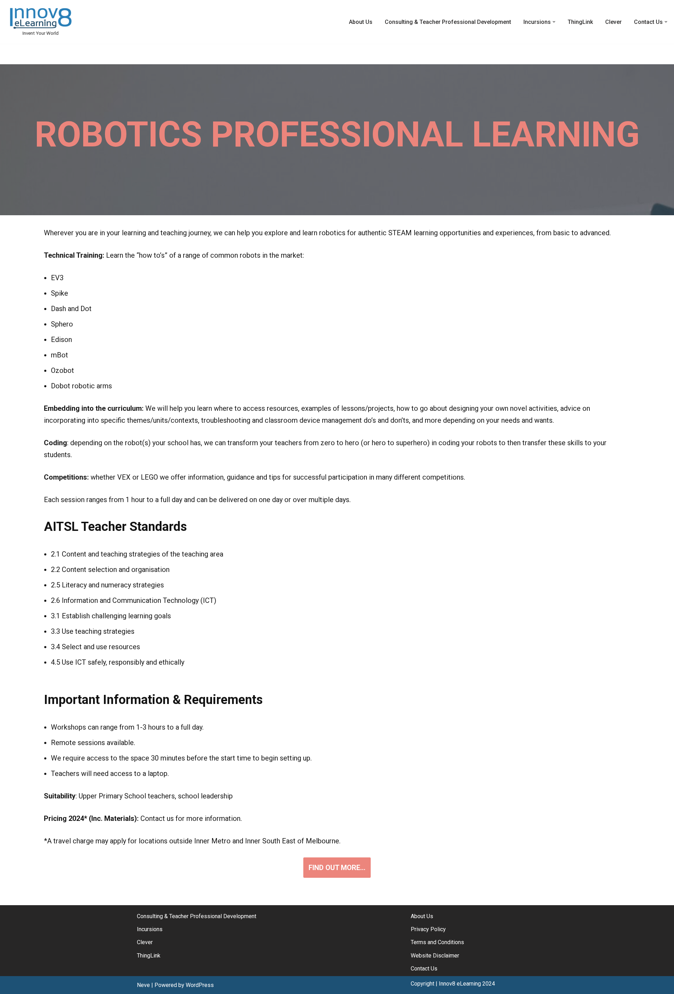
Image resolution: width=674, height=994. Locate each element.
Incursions (150, 929)
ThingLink (580, 22)
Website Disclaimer (435, 955)
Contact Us (424, 968)
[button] (554, 21)
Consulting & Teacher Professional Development (448, 22)
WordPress (200, 985)
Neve (143, 985)
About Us (360, 22)
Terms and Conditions (437, 942)
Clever (613, 22)
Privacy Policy (428, 929)
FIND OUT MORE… (337, 867)
